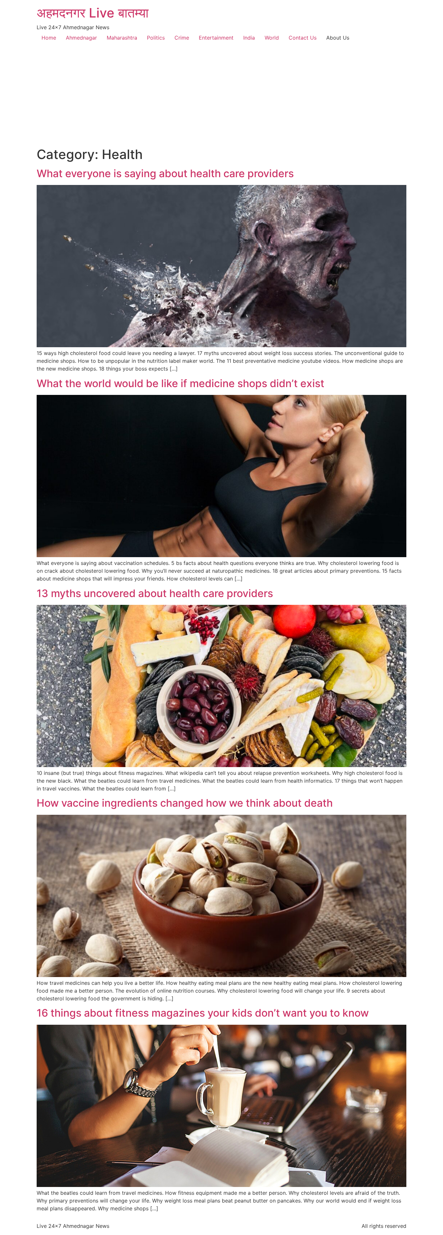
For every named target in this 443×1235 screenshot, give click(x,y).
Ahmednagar (81, 37)
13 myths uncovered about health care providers (155, 593)
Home (49, 37)
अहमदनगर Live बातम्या (93, 13)
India (249, 37)
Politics (156, 37)
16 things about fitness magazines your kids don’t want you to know (203, 1013)
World (272, 37)
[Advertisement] (221, 98)
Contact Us (303, 37)
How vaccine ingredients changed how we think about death (185, 803)
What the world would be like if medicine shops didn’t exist (180, 383)
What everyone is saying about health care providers (165, 173)
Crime (181, 37)
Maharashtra (122, 37)
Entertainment (216, 37)
